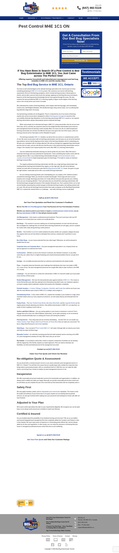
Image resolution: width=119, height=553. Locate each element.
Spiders (19, 311)
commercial (56, 211)
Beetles (19, 232)
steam (73, 156)
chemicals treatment (64, 156)
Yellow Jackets (21, 322)
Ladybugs (20, 273)
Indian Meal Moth (54, 303)
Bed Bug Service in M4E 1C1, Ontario (50, 84)
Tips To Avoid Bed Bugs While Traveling (58, 530)
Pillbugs (38, 288)
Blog (81, 18)
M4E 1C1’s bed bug (38, 91)
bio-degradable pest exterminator (50, 391)
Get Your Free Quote (35, 439)
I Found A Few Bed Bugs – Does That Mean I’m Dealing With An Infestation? (59, 527)
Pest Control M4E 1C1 (43, 328)
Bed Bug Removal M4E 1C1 (54, 168)
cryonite (19, 158)
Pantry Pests (21, 303)
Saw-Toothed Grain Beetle (38, 303)
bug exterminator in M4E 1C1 (28, 213)
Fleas (18, 265)
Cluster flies (62, 288)
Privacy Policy (46, 536)
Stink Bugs (20, 328)
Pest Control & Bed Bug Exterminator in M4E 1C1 (50, 72)
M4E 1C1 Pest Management (34, 206)
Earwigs (19, 261)
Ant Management (22, 217)
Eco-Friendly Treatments (51, 18)
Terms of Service (58, 536)
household (34, 232)
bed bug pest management (58, 116)
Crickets (32, 288)
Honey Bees (54, 322)
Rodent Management (24, 280)
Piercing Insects (22, 319)
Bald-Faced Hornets (42, 322)
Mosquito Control (22, 334)
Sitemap (74, 536)
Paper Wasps (31, 322)
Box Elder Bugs (22, 240)
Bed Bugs (20, 223)
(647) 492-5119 (52, 198)
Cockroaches (21, 253)
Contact (71, 18)
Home (21, 18)
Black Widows (29, 311)
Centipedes (45, 288)
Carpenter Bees (35, 246)
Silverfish (52, 288)
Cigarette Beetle (70, 303)
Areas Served (92, 18)
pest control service (66, 211)
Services (31, 18)
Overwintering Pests (23, 294)
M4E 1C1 (38, 137)
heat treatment (28, 158)
